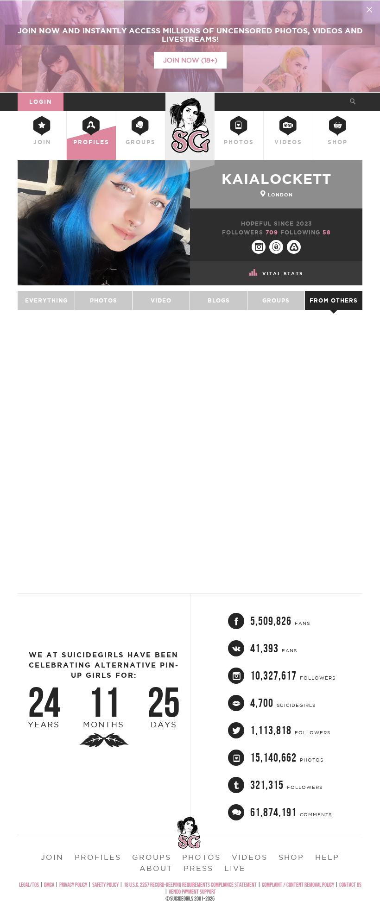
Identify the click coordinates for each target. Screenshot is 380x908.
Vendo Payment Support (192, 891)
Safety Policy (105, 884)
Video (161, 300)
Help (327, 857)
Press (198, 868)
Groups (141, 142)
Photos (239, 142)
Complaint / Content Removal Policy (298, 884)
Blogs (219, 300)
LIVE (235, 868)
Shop (338, 142)
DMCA (49, 884)
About (155, 868)
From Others (334, 300)
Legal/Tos (29, 884)
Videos (288, 142)
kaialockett (276, 179)
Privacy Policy (73, 884)
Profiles (91, 142)
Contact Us (350, 884)
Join (42, 142)
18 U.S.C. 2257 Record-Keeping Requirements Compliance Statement (190, 884)
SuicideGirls (190, 100)
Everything (46, 300)
